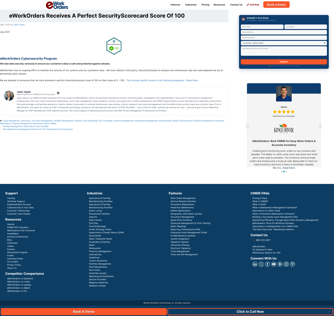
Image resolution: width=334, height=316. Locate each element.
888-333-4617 (261, 240)
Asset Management (11, 121)
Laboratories (95, 254)
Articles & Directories (17, 236)
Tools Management (180, 251)
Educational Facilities (99, 213)
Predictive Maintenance (204, 121)
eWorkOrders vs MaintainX (20, 278)
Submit (284, 62)
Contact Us (236, 4)
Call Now (254, 4)
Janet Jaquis (24, 92)
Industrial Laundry (98, 273)
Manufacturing (165, 121)
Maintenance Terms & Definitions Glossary (273, 223)
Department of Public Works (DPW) (106, 232)
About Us (11, 268)
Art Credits (12, 261)
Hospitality (107, 121)
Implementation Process (19, 204)
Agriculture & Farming (99, 198)
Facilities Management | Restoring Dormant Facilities (26, 126)
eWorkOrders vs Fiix (17, 291)
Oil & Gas (93, 223)
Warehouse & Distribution (101, 276)
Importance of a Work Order (266, 210)
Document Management (42, 121)
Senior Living (95, 210)
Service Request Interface (183, 201)
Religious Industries (98, 282)
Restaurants (38, 123)
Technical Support (16, 201)
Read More (289, 167)
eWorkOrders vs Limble (18, 281)
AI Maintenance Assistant (183, 235)
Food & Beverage (90, 121)
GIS (100, 121)
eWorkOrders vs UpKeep (19, 284)
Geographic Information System (186, 213)
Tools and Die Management (184, 254)
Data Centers (95, 220)
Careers (11, 249)
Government (95, 235)
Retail (46, 123)
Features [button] (175, 4)
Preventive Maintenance (182, 204)
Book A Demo (83, 312)
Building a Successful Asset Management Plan (275, 217)
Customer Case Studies (18, 213)
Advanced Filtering (180, 245)
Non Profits (94, 270)
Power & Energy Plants (100, 229)
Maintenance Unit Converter (21, 230)
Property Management (22, 123)
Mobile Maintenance (181, 210)
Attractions (26, 121)
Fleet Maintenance (98, 267)
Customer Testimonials (18, 210)
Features (78, 121)
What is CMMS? (260, 201)
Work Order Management (183, 198)
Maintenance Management (146, 121)
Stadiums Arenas (97, 285)
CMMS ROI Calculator (18, 227)
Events (10, 255)
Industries (191, 4)
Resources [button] (219, 4)
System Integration (180, 238)
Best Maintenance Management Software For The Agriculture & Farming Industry (38, 129)
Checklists (12, 243)
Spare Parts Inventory (181, 220)
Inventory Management (123, 121)
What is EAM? (259, 204)
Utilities (53, 123)
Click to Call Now (250, 312)
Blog (9, 239)
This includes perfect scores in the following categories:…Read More (162, 80)
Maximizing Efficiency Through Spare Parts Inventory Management (285, 220)
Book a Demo (276, 4)
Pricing (205, 4)
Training (11, 198)
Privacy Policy (14, 265)
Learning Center (15, 258)
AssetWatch (13, 233)
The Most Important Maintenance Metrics (273, 229)
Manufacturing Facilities (100, 201)
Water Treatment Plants (100, 238)
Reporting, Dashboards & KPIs (185, 229)
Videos (10, 246)
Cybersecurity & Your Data (20, 207)
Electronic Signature (181, 248)
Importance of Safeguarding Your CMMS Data (275, 226)
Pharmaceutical (186, 121)
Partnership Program (17, 252)
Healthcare (94, 257)
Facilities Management (63, 121)
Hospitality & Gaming (99, 242)
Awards (10, 224)
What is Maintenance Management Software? (274, 207)
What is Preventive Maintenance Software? (273, 213)
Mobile (175, 121)
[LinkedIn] (58, 93)
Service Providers (97, 279)
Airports (93, 217)
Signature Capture (180, 242)
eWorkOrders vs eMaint (18, 288)
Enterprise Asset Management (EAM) (189, 232)
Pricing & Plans (259, 198)
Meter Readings (178, 226)
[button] (281, 171)
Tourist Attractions (98, 260)
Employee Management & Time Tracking (190, 223)
